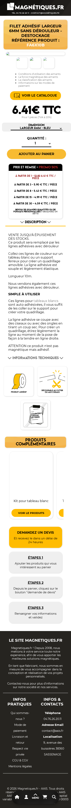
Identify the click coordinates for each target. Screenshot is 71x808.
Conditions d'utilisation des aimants (39, 73)
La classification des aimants (35, 79)
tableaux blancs (46, 301)
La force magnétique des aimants (38, 76)
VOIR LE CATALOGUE (39, 95)
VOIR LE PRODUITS (31, 513)
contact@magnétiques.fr (45, 13)
